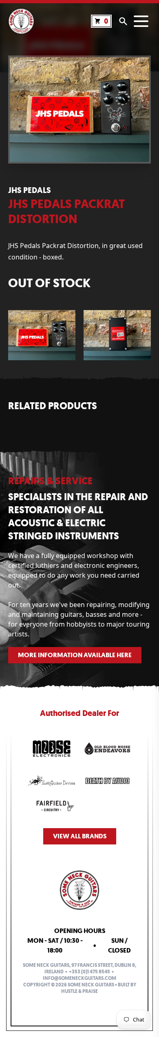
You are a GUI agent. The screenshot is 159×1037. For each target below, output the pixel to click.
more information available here (75, 655)
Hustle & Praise (79, 991)
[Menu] (141, 21)
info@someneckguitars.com (79, 978)
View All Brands (79, 836)
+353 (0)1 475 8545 (89, 971)
